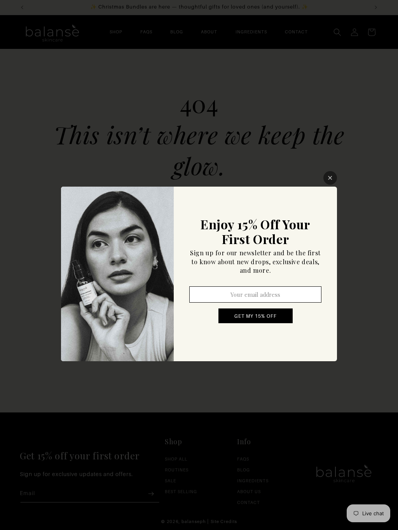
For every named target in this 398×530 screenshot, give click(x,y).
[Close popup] (330, 178)
